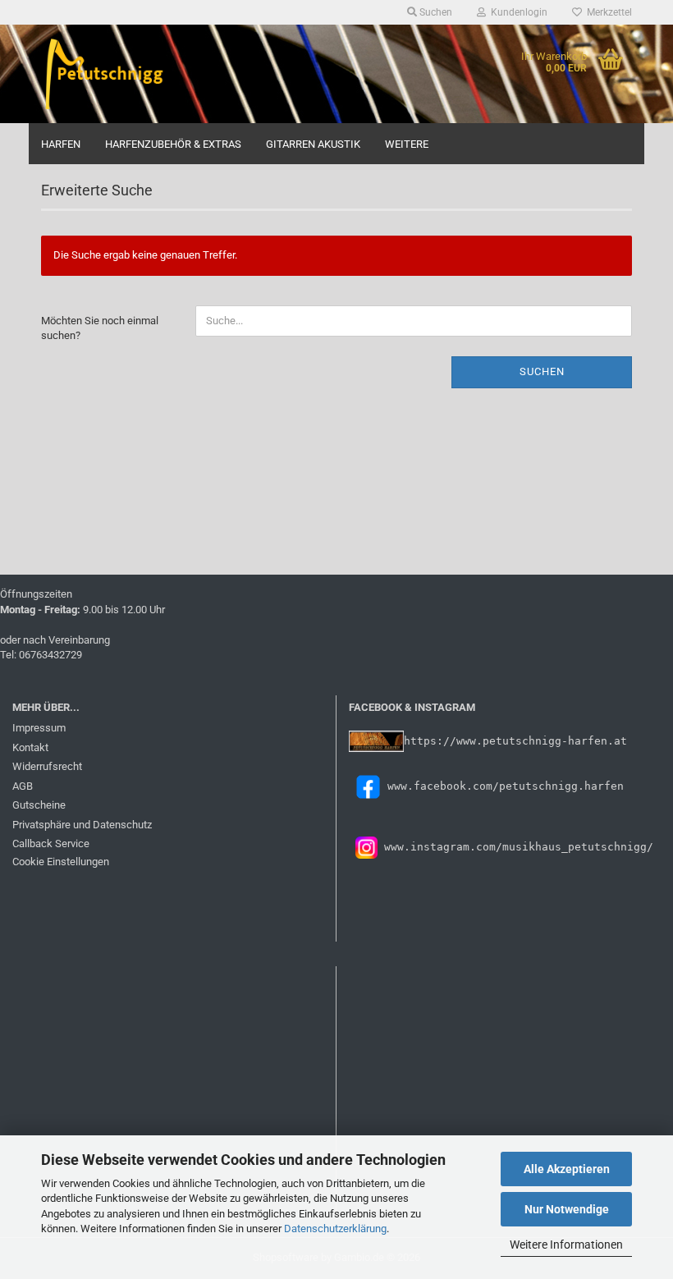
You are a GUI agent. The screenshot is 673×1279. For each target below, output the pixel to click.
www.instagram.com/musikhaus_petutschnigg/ (515, 847)
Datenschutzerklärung (335, 1228)
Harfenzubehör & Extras (173, 144)
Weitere (406, 144)
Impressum (39, 728)
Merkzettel (607, 12)
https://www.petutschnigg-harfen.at (515, 741)
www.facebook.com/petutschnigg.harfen (505, 786)
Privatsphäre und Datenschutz (82, 824)
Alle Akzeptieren (567, 1169)
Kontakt (30, 747)
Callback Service (50, 843)
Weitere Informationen (566, 1244)
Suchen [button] (434, 12)
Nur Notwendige (566, 1209)
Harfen (60, 144)
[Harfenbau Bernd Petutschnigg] (106, 74)
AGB (22, 786)
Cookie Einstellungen (60, 861)
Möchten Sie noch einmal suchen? (99, 328)
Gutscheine (39, 805)
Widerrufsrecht (47, 766)
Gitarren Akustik (313, 144)
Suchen (542, 371)
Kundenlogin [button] (516, 12)
